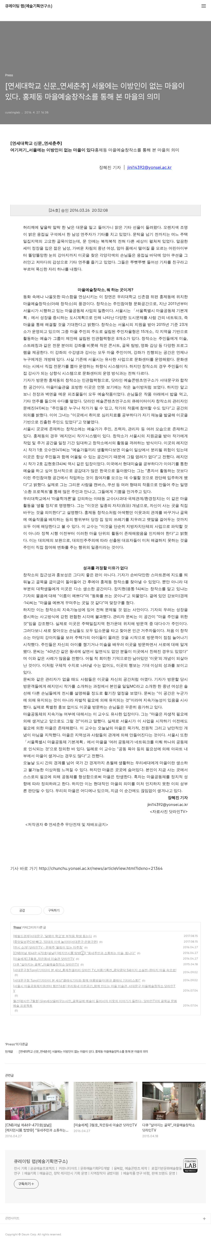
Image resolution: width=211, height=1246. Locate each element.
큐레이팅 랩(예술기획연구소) (28, 6)
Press (17, 927)
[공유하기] (30, 910)
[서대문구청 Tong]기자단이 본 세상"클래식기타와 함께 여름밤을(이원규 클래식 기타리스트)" (76, 980)
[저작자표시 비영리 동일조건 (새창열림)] (71, 911)
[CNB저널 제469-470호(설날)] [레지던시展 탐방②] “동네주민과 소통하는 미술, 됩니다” (74, 953)
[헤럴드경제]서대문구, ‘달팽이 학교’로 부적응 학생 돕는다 (52, 936)
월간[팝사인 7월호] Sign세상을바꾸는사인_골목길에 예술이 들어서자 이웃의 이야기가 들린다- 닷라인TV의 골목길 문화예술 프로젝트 (95, 1003)
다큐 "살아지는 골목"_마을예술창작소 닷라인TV (46, 964)
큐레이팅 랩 (12, 1227)
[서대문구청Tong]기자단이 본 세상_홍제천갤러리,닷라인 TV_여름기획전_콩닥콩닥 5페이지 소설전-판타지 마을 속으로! (94, 970)
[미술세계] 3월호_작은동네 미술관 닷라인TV (43, 959)
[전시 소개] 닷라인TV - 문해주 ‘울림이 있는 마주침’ (48, 947)
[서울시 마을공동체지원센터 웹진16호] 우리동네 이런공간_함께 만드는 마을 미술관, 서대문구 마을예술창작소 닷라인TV (94, 988)
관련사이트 (12, 1218)
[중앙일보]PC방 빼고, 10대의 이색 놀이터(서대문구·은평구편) (55, 942)
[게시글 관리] (36, 910)
